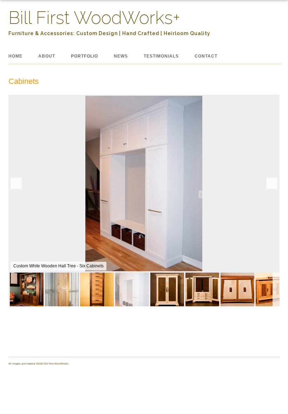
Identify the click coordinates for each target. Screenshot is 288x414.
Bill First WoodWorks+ (94, 17)
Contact (206, 56)
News (121, 56)
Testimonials (161, 56)
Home (15, 56)
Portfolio (84, 56)
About (46, 56)
